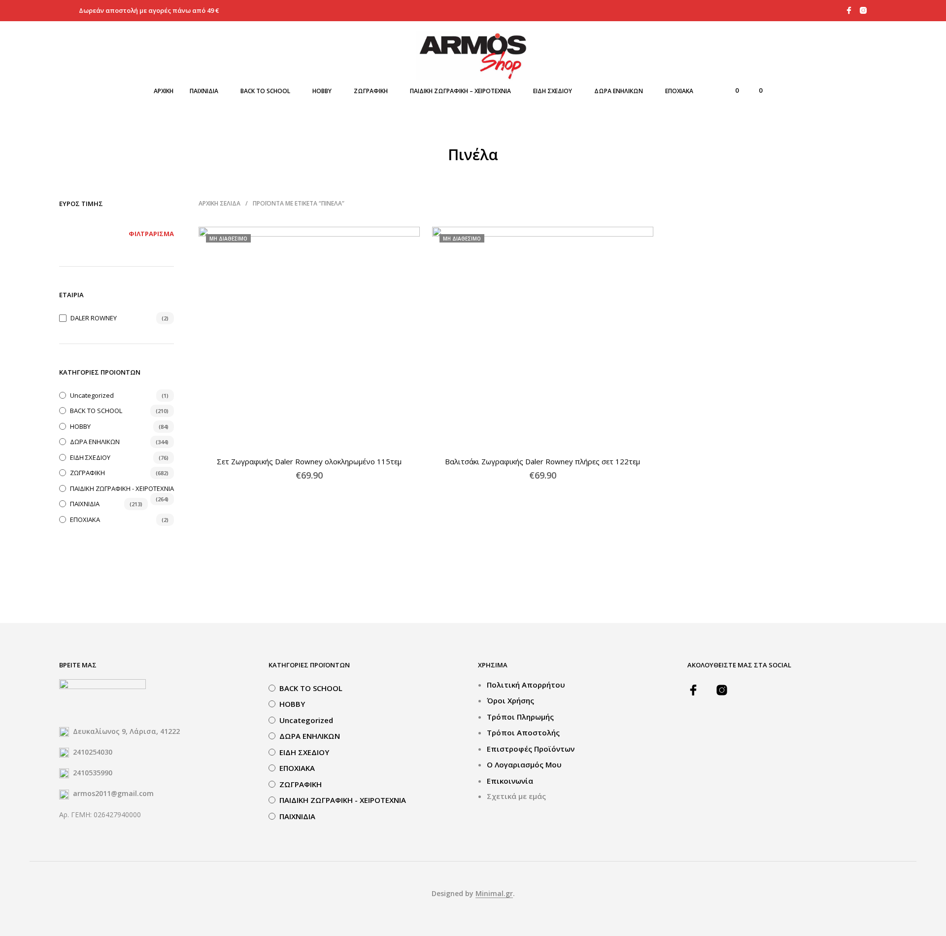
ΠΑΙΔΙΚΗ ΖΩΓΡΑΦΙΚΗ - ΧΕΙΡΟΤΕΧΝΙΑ (122, 488)
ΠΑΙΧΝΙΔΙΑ (204, 91)
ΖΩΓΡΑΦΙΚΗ (371, 91)
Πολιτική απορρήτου (526, 685)
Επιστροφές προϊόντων (530, 749)
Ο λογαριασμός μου (524, 764)
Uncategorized (92, 395)
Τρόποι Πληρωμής (520, 717)
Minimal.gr (494, 894)
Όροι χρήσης (510, 700)
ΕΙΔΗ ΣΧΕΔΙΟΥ (552, 91)
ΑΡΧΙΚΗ (163, 91)
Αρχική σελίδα (219, 203)
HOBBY (322, 91)
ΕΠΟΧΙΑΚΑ (679, 91)
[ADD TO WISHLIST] (309, 434)
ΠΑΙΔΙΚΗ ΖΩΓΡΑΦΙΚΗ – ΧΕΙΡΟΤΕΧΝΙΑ (460, 91)
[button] (731, 91)
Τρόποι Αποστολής (523, 732)
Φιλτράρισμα (151, 233)
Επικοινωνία (510, 781)
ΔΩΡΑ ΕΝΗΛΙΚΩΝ (618, 91)
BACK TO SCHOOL (265, 91)
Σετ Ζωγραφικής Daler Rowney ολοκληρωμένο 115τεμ (309, 461)
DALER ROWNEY (93, 317)
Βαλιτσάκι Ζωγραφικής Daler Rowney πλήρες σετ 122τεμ (543, 461)
